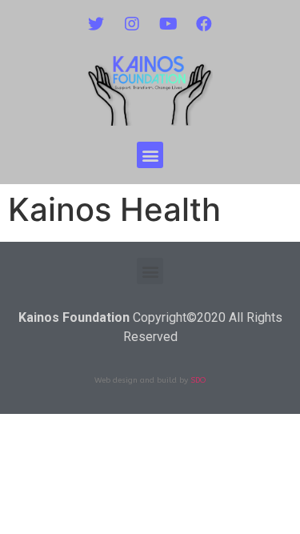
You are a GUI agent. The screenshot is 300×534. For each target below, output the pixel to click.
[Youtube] (168, 24)
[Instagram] (132, 24)
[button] (150, 155)
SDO (198, 380)
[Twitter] (96, 24)
